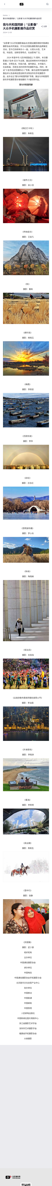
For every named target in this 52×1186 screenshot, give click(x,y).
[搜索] (47, 4)
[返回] (4, 4)
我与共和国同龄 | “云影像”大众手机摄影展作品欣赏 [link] (22, 18)
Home (5, 15)
